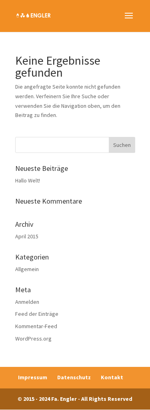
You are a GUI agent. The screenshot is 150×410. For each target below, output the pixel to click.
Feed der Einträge (36, 313)
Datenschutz (74, 377)
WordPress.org (33, 338)
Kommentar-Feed (36, 326)
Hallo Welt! (27, 180)
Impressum (32, 377)
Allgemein (27, 269)
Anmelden (27, 301)
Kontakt (112, 377)
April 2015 (26, 236)
